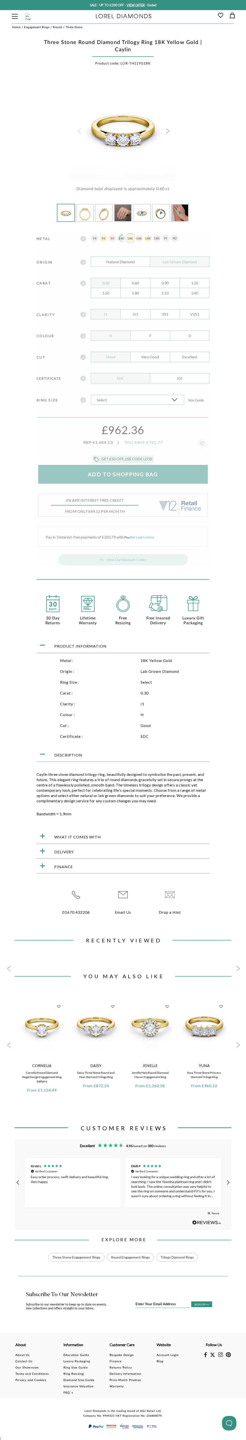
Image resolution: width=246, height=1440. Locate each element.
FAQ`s (68, 1392)
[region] (123, 1182)
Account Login (168, 1355)
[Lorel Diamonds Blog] (123, 16)
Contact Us (23, 1361)
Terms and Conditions (32, 1373)
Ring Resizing (73, 1373)
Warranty (117, 1386)
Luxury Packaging (76, 1361)
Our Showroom (27, 1367)
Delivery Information (125, 1373)
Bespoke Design (122, 1355)
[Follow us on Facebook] (205, 1356)
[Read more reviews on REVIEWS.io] (206, 1222)
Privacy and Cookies (30, 1380)
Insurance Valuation (78, 1386)
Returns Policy (121, 1367)
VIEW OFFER (136, 5)
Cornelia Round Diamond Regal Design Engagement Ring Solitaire (42, 1077)
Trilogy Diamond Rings (177, 1257)
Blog (160, 1361)
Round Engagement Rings (130, 1257)
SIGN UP (201, 1304)
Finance (116, 1361)
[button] (18, 1182)
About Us (22, 1355)
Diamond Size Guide (79, 1380)
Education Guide (76, 1355)
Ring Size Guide (75, 1367)
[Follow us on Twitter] (212, 1356)
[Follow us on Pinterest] (228, 1356)
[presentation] (78, 132)
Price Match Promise (125, 1380)
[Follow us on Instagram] (220, 1356)
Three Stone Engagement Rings (76, 1257)
